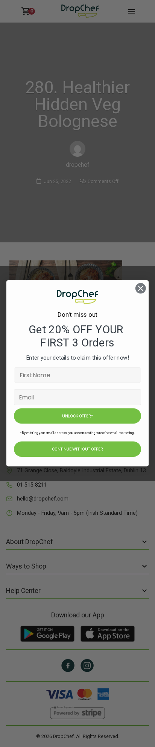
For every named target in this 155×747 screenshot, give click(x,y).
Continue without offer (77, 449)
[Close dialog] (140, 288)
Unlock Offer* (77, 416)
